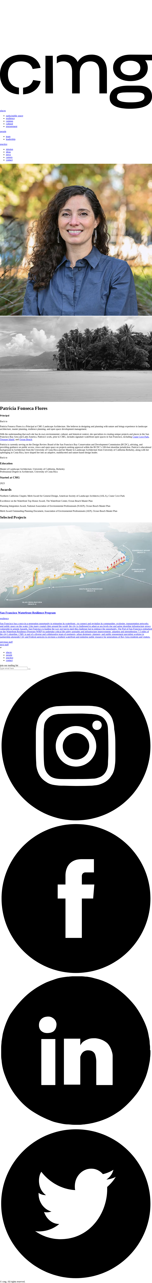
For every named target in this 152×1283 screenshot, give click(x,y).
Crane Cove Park (141, 437)
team (8, 136)
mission (9, 149)
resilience (10, 118)
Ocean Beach (25, 439)
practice (3, 144)
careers (9, 157)
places (3, 110)
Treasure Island (7, 439)
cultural (9, 123)
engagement (11, 126)
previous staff (6, 642)
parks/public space (14, 115)
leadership (10, 139)
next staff (4, 644)
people (3, 131)
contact (9, 160)
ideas (8, 152)
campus (9, 121)
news (8, 154)
